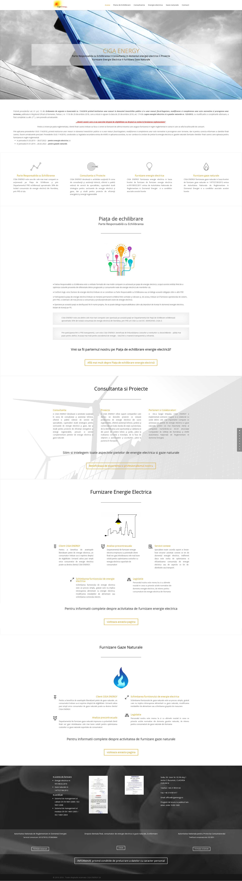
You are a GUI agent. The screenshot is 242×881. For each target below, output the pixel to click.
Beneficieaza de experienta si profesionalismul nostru (121, 465)
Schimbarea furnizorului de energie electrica (95, 579)
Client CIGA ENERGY (69, 545)
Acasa (107, 5)
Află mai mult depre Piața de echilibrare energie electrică (121, 362)
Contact (185, 5)
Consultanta (139, 5)
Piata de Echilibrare (121, 5)
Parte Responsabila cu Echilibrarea (36, 175)
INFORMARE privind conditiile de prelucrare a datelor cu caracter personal (121, 860)
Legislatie (138, 578)
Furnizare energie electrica (149, 175)
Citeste (120, 848)
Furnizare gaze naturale (206, 175)
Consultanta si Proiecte (92, 175)
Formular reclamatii (40, 849)
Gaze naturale (172, 5)
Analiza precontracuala (119, 545)
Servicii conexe (163, 545)
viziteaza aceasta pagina (121, 621)
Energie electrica (155, 5)
